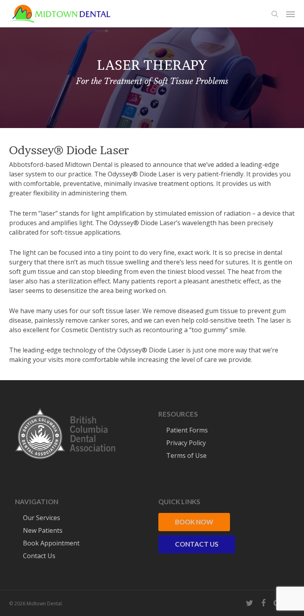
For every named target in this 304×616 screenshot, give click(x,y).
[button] (290, 14)
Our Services (41, 517)
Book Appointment (51, 543)
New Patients (43, 530)
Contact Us (39, 555)
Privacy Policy (186, 442)
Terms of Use (186, 455)
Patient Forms (187, 430)
